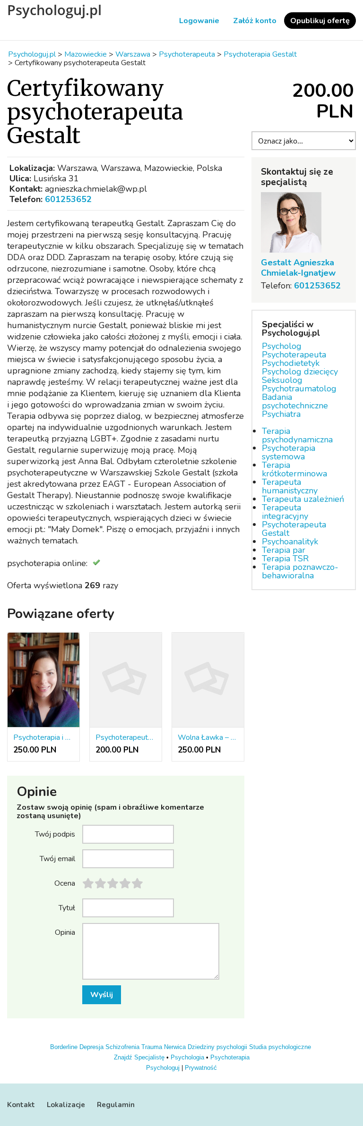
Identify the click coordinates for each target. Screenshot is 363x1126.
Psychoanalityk (290, 541)
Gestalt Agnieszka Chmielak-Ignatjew (298, 268)
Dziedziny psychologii (217, 1046)
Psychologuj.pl (54, 10)
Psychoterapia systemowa (288, 452)
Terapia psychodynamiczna (297, 435)
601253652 (68, 199)
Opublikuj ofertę (320, 21)
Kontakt (21, 1104)
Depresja (91, 1046)
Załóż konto (255, 21)
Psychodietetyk (291, 363)
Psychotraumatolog (299, 388)
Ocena (64, 883)
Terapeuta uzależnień (303, 499)
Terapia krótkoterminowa (294, 469)
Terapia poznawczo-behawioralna (300, 571)
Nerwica (175, 1046)
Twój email (57, 858)
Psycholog (282, 346)
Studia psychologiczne (280, 1046)
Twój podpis (55, 833)
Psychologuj (163, 1067)
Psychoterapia (230, 1057)
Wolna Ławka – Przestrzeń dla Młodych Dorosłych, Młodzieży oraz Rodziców (208, 737)
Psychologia (187, 1057)
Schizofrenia (122, 1046)
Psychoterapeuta (294, 354)
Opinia (65, 932)
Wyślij (101, 995)
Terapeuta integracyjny (285, 512)
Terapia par (283, 550)
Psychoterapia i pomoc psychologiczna (43, 737)
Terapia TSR (285, 558)
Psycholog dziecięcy (300, 371)
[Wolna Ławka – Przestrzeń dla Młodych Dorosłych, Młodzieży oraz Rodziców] (208, 680)
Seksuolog (282, 380)
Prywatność (201, 1067)
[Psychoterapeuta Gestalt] (126, 680)
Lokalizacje (66, 1104)
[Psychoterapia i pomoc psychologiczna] (43, 680)
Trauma (151, 1046)
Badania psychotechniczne (295, 401)
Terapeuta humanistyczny (290, 486)
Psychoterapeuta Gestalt (125, 737)
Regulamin (116, 1104)
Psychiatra (281, 414)
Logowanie (199, 21)
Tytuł (67, 907)
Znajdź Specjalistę (139, 1057)
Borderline (64, 1046)
